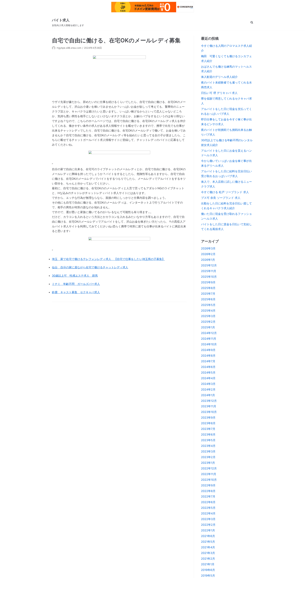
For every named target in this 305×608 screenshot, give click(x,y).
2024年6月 (208, 367)
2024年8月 (208, 355)
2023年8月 (208, 423)
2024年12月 (209, 333)
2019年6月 (208, 570)
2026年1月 (208, 259)
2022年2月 (208, 524)
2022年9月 (208, 485)
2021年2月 (208, 558)
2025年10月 (209, 276)
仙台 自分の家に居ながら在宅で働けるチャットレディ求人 (90, 267)
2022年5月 (208, 507)
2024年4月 (208, 378)
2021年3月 (208, 553)
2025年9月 (208, 282)
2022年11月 (208, 474)
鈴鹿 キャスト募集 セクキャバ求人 (76, 292)
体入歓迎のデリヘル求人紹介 (219, 77)
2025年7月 (208, 293)
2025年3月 (208, 316)
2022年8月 (208, 491)
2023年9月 (208, 417)
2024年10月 (209, 344)
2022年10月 (209, 479)
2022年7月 (208, 496)
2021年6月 (208, 536)
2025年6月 (208, 299)
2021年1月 (207, 564)
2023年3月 (208, 451)
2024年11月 (208, 338)
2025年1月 (208, 327)
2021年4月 (208, 547)
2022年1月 (208, 530)
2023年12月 (209, 401)
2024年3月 (208, 384)
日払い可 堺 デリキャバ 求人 (219, 93)
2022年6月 (208, 502)
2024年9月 (208, 350)
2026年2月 (208, 254)
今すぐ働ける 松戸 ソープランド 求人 (225, 192)
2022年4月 (208, 513)
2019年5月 (208, 575)
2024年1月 (208, 395)
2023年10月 (209, 412)
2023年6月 (208, 434)
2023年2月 (208, 457)
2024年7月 (208, 361)
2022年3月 (208, 519)
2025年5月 (208, 305)
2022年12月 (209, 468)
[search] (251, 22)
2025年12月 (209, 265)
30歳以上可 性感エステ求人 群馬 (75, 275)
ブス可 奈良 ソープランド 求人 (220, 197)
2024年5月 (208, 372)
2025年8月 (208, 288)
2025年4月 (208, 310)
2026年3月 (208, 248)
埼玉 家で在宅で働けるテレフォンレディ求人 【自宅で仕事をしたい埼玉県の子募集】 (108, 259)
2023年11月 (208, 406)
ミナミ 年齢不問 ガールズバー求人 (76, 284)
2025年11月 (208, 271)
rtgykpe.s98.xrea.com (69, 47)
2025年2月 (208, 321)
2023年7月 (208, 429)
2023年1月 (208, 462)
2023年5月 (208, 440)
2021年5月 (208, 541)
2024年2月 (208, 389)
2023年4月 (208, 446)
